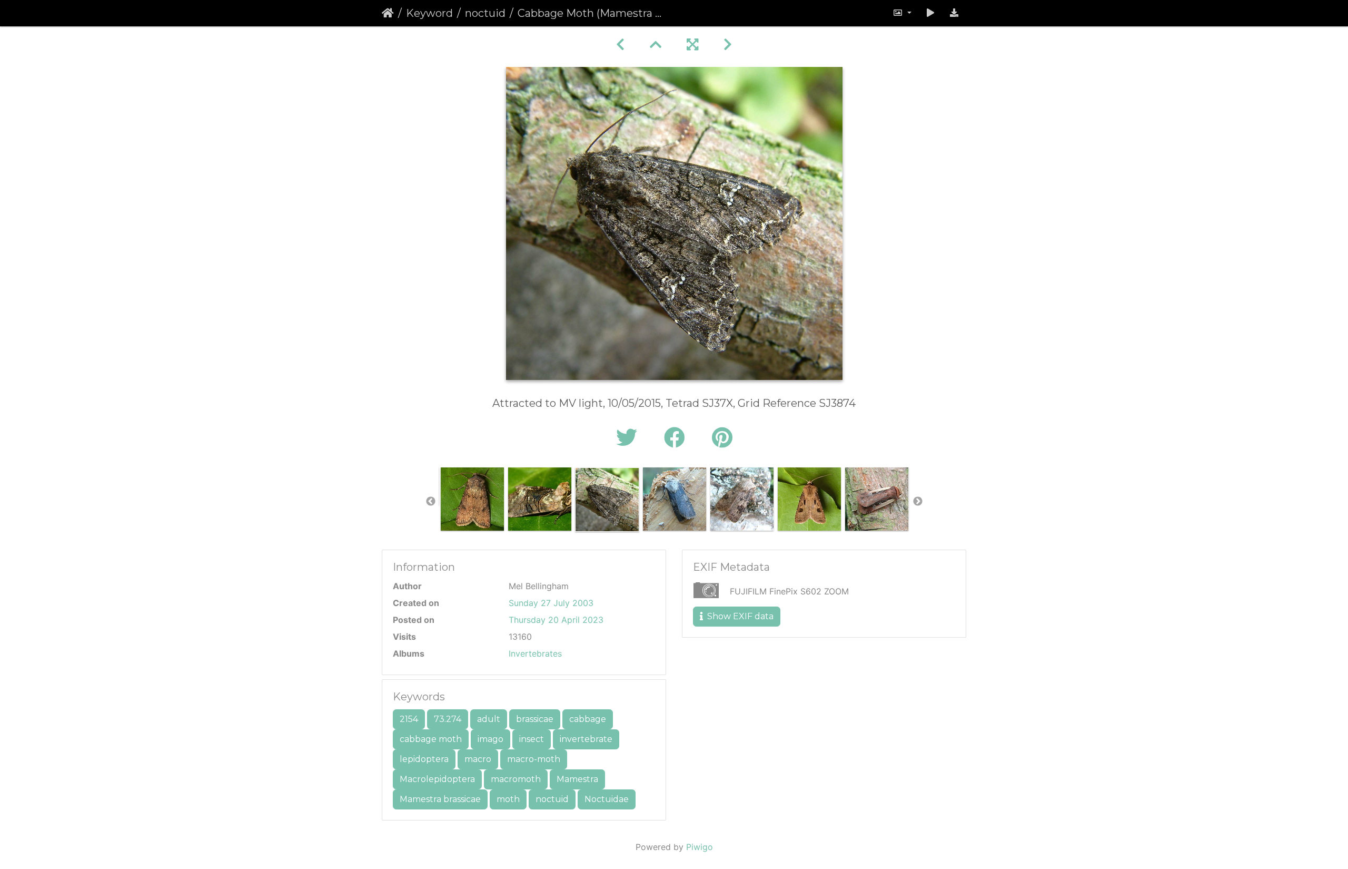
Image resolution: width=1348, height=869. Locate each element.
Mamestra (577, 779)
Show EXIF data (739, 616)
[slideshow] (930, 13)
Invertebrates (535, 653)
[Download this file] (954, 13)
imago (490, 739)
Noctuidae (606, 799)
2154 (409, 719)
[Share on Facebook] (677, 438)
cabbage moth (431, 739)
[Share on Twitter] (629, 438)
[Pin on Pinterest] (722, 438)
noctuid (485, 13)
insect (531, 739)
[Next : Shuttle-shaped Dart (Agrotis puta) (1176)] (728, 44)
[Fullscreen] (692, 44)
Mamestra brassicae (440, 799)
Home (388, 13)
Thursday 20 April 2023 (556, 619)
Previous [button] (430, 501)
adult (488, 719)
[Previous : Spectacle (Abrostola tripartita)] (620, 44)
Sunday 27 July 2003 (551, 603)
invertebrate (586, 739)
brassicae (534, 719)
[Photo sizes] (902, 13)
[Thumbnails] (655, 44)
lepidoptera (424, 759)
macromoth (516, 779)
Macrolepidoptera (437, 779)
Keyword (429, 13)
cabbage (587, 719)
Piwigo (699, 847)
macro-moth (533, 759)
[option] (472, 499)
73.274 (447, 719)
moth (508, 799)
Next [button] (918, 501)
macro (477, 759)
